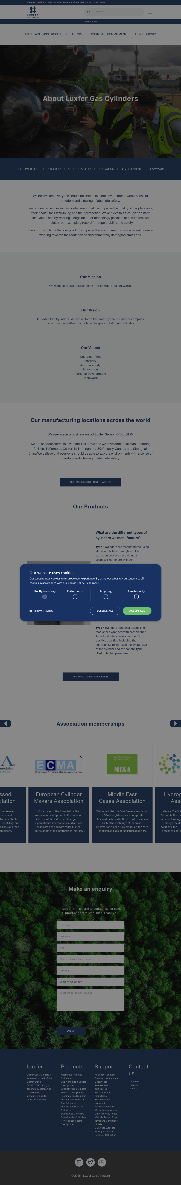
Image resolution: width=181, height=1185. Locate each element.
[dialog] (90, 592)
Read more (92, 583)
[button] (41, 610)
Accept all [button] (137, 610)
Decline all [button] (105, 610)
